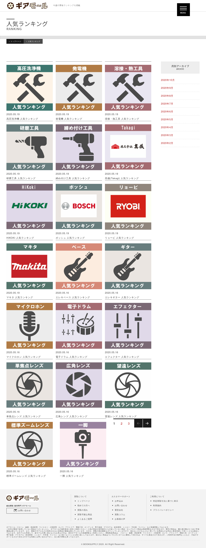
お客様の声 (120, 518)
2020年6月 (167, 111)
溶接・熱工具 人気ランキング (122, 116)
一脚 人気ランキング (72, 473)
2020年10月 (168, 80)
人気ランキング (34, 41)
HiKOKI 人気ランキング (20, 235)
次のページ (146, 427)
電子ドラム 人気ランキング (71, 354)
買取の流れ (82, 509)
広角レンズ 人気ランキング (71, 414)
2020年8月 (167, 95)
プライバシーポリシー (163, 509)
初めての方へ (83, 505)
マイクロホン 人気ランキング (23, 354)
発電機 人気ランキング (69, 116)
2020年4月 (167, 127)
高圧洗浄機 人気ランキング (22, 116)
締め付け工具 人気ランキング (73, 176)
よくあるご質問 (84, 518)
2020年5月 (167, 119)
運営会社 (119, 509)
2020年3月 (167, 135)
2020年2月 (167, 143)
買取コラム (120, 514)
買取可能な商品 (84, 514)
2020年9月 (167, 87)
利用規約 (157, 505)
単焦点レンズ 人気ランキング (23, 414)
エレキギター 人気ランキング (122, 295)
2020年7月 (167, 103)
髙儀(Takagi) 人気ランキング (122, 176)
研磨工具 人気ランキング (21, 176)
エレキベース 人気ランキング (73, 295)
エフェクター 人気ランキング (122, 354)
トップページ (16, 41)
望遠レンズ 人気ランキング (121, 414)
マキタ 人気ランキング (19, 295)
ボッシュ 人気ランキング (70, 235)
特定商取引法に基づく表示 (165, 500)
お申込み (119, 500)
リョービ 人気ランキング (119, 235)
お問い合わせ (24, 510)
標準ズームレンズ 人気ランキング (26, 473)
